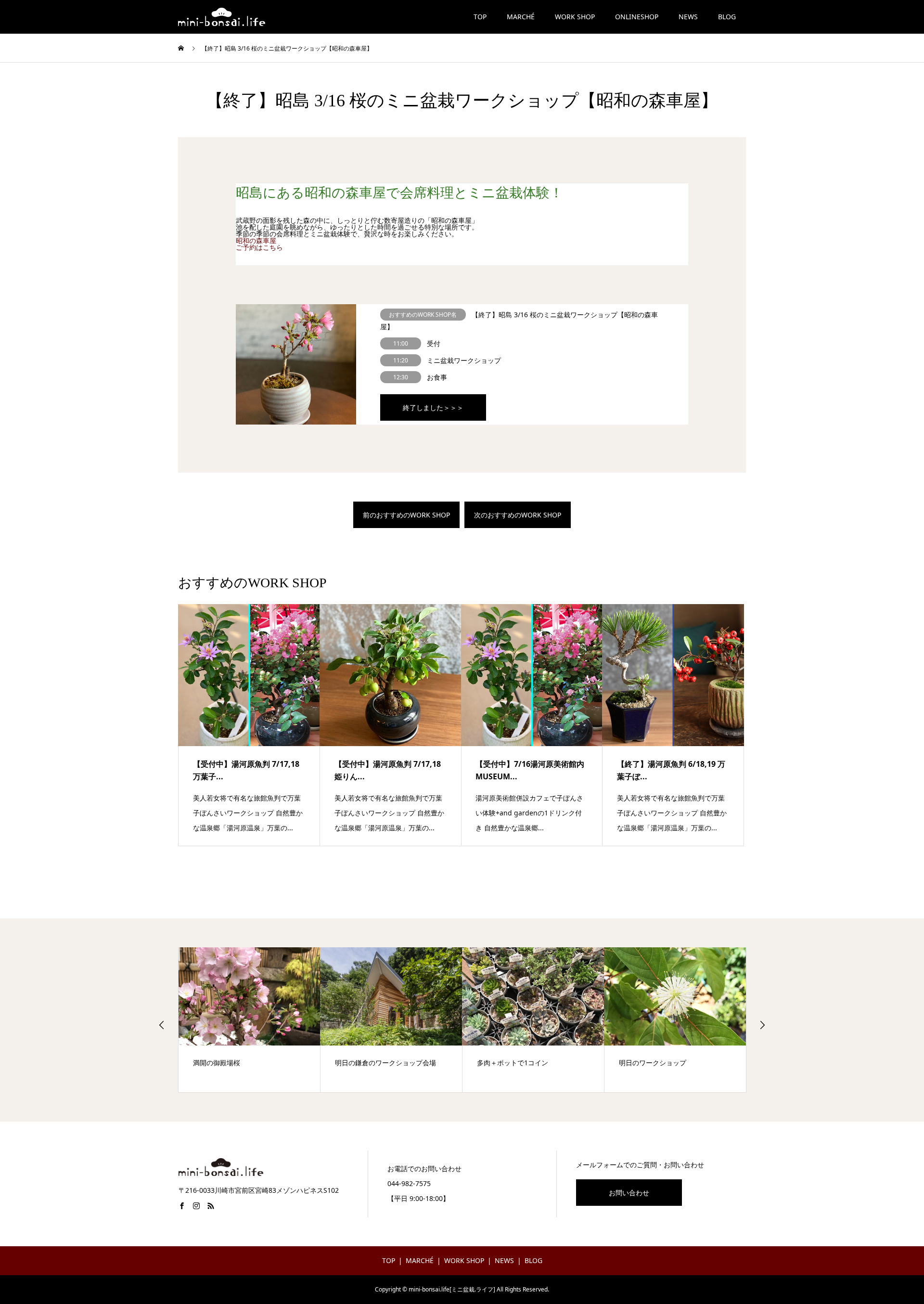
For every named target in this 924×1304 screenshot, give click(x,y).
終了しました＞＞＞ (433, 407)
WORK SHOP (575, 16)
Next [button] (762, 1025)
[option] (250, 1019)
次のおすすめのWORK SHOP (517, 514)
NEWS (688, 16)
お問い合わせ (629, 1192)
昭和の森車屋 (256, 240)
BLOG (727, 16)
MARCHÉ (521, 16)
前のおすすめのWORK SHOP (406, 514)
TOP (480, 16)
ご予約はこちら (259, 247)
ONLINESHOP (636, 16)
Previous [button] (162, 1025)
